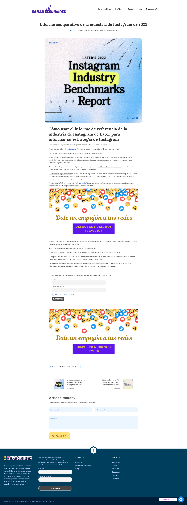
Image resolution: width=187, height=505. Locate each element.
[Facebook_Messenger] (181, 499)
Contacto (131, 9)
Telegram (115, 478)
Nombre (54, 279)
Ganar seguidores (104, 9)
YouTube (115, 469)
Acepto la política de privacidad (65, 294)
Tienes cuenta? (151, 9)
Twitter (115, 475)
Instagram (116, 462)
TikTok (115, 465)
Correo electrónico (58, 286)
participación (71, 149)
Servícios (118, 9)
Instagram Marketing (68, 367)
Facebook (116, 472)
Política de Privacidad (83, 465)
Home (70, 30)
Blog (140, 9)
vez (53, 167)
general (82, 183)
